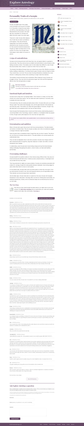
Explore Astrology (22, 2)
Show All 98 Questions (32, 378)
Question (11, 407)
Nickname (12, 397)
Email (21, 402)
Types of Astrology (56, 8)
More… (71, 8)
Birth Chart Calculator (20, 84)
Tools (16, 8)
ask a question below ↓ (32, 118)
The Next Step (14, 185)
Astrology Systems (23, 8)
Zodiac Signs (65, 8)
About (41, 424)
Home (12, 8)
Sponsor (72, 424)
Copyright (59, 424)
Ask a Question (13, 21)
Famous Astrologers (46, 8)
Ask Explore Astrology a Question (45, 198)
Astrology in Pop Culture (34, 8)
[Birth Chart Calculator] (11, 190)
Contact (68, 424)
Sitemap (63, 424)
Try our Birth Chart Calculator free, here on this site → (27, 88)
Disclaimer (46, 424)
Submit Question (15, 418)
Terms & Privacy (52, 424)
